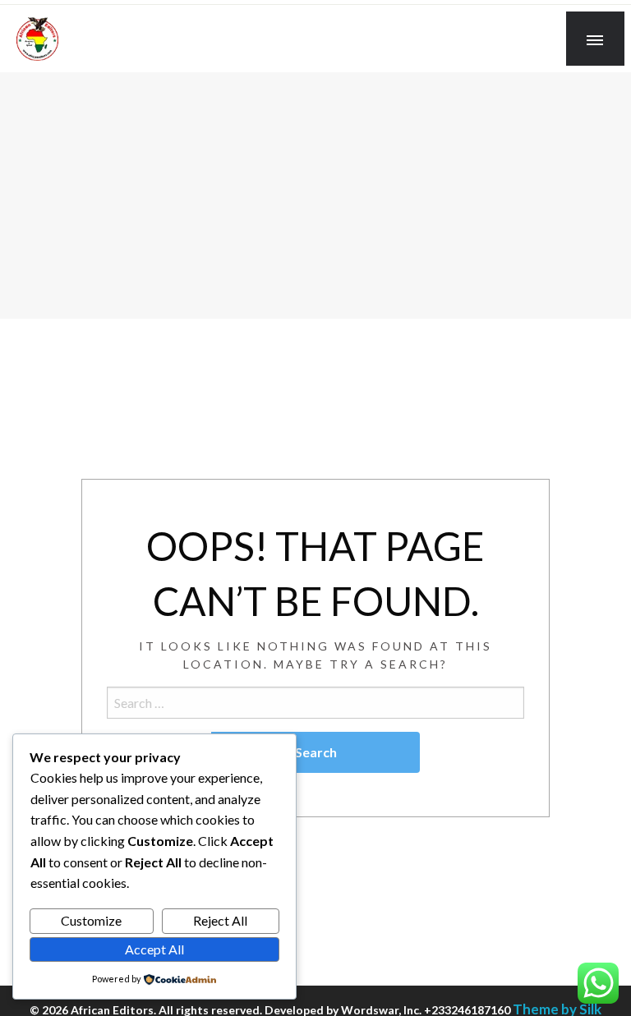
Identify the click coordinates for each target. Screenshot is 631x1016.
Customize (91, 920)
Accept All (154, 949)
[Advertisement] (315, 195)
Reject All (220, 920)
